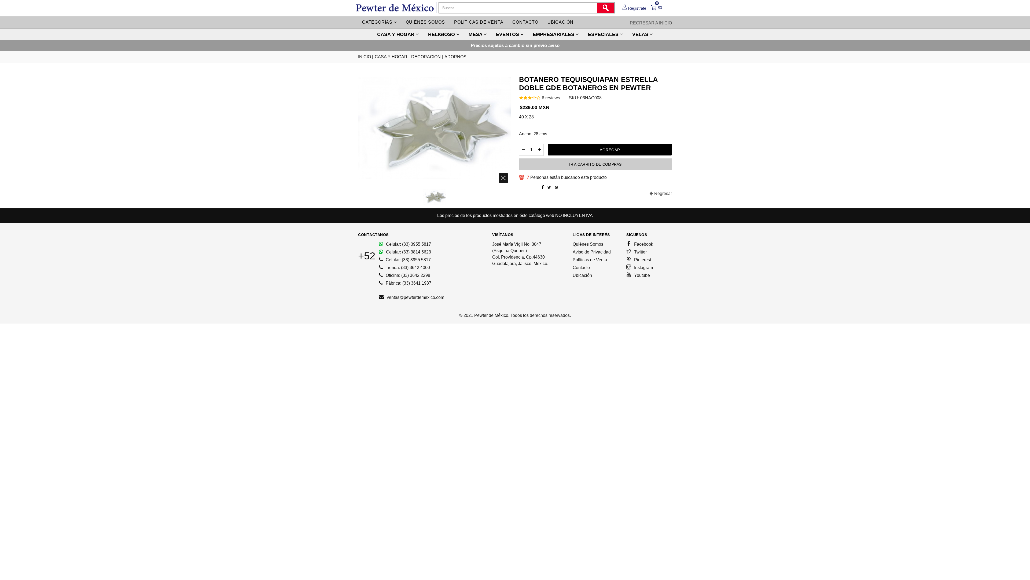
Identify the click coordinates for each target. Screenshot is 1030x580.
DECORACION (427, 57)
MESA (476, 34)
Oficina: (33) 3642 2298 (407, 275)
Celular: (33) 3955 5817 (408, 244)
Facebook (643, 244)
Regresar (662, 193)
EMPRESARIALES (554, 34)
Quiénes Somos (588, 244)
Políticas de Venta (590, 260)
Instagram (643, 267)
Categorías (378, 22)
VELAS (641, 34)
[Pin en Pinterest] (556, 187)
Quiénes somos (425, 22)
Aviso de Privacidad (592, 252)
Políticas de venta (478, 22)
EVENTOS (508, 34)
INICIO (365, 57)
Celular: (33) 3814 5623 (408, 252)
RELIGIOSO (442, 34)
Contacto (525, 22)
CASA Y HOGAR (396, 34)
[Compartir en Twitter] (549, 187)
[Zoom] (503, 178)
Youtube (641, 275)
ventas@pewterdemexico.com (415, 297)
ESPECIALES (604, 34)
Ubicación (560, 22)
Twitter (640, 252)
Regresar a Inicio (651, 23)
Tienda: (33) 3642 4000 (407, 267)
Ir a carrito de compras (595, 164)
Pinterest (642, 260)
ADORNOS (455, 57)
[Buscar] (606, 7)
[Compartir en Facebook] (542, 187)
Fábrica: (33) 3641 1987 (408, 283)
